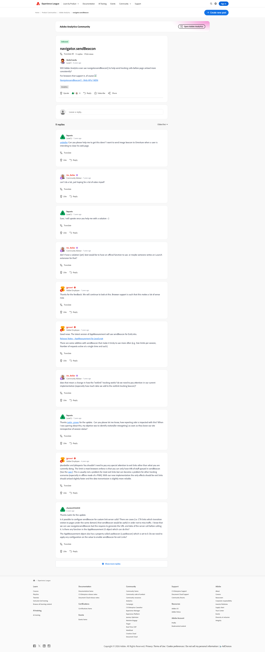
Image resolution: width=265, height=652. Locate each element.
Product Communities (49, 12)
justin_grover (73, 422)
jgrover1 (69, 287)
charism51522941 (73, 508)
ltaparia (69, 135)
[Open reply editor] (112, 112)
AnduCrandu (71, 60)
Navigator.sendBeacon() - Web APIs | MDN (79, 80)
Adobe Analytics (64, 12)
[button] (216, 12)
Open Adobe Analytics (193, 26)
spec (70, 472)
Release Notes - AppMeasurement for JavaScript (81, 338)
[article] (111, 148)
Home (37, 12)
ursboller (64, 142)
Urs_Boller (70, 175)
